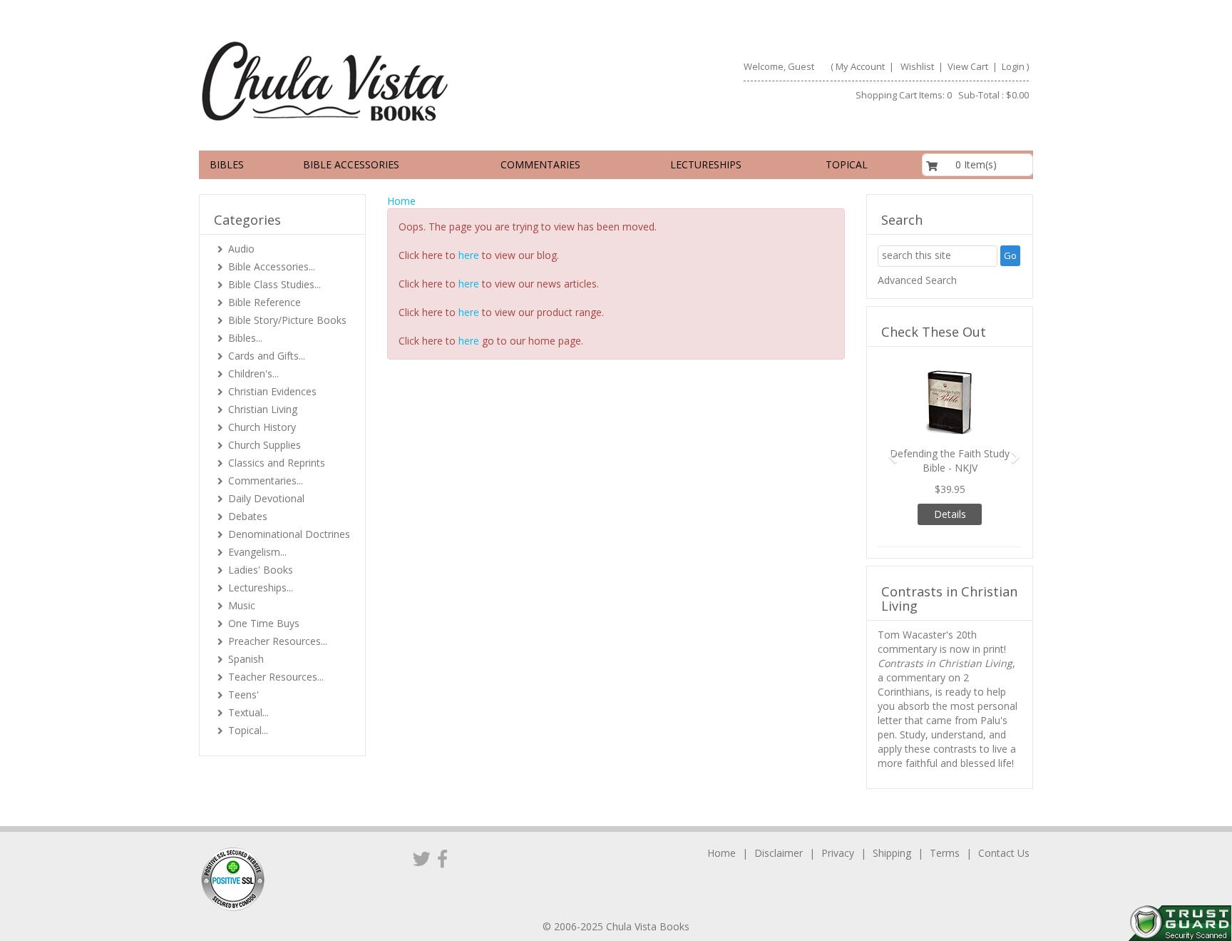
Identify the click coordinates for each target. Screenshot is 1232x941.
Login (1013, 66)
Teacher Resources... (276, 676)
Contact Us (1004, 853)
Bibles (227, 164)
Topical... (248, 730)
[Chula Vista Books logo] (401, 80)
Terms (945, 853)
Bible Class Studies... (274, 284)
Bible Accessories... (271, 266)
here (468, 255)
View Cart (966, 66)
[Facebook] (442, 858)
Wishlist (917, 66)
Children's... (253, 373)
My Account (860, 66)
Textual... (248, 712)
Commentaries (540, 164)
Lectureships (705, 164)
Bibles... (245, 338)
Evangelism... (257, 552)
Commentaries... (265, 480)
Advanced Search (917, 280)
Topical (847, 164)
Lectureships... (260, 587)
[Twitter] (422, 858)
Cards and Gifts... (266, 355)
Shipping (892, 853)
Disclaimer (778, 853)
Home (401, 201)
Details (950, 514)
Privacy (837, 853)
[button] (888, 450)
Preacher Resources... (277, 641)
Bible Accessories (351, 164)
